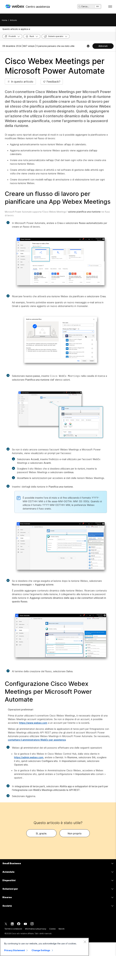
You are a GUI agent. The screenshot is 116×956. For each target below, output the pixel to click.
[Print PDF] (88, 46)
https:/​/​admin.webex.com (28, 757)
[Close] (84, 941)
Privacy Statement (14, 950)
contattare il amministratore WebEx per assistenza (37, 739)
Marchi (61, 929)
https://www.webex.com (33, 722)
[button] (20, 82)
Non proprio (75, 833)
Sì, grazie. (41, 833)
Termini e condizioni (13, 929)
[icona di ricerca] (80, 7)
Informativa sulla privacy (35, 929)
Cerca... (85, 6)
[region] (44, 947)
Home (4, 20)
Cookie (52, 929)
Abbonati (103, 46)
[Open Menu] (110, 6)
